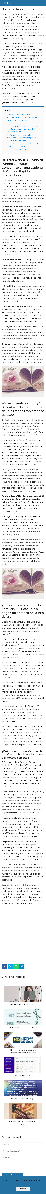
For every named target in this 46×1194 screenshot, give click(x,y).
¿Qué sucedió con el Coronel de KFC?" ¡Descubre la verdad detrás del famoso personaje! (24, 146)
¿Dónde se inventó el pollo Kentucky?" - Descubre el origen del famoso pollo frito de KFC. (21, 138)
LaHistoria (7, 3)
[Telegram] (21, 966)
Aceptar (23, 1189)
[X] (10, 966)
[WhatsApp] (16, 966)
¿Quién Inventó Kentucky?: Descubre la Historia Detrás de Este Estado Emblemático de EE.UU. (23, 129)
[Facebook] (4, 966)
